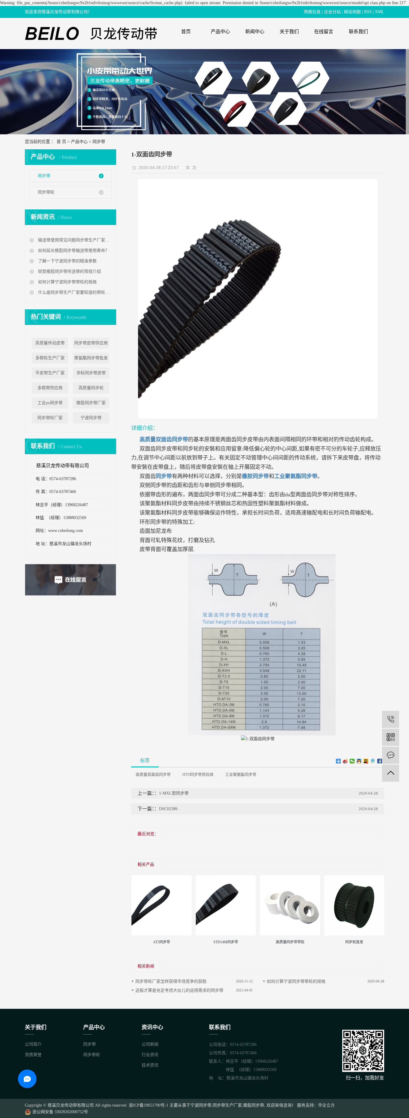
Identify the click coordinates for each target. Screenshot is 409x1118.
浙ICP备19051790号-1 (148, 1105)
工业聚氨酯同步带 (240, 774)
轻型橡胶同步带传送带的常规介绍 (69, 271)
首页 (186, 31)
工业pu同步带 (50, 403)
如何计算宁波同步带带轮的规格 (67, 282)
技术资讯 (150, 1065)
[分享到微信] (352, 761)
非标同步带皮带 (91, 373)
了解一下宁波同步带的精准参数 (67, 261)
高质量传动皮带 (50, 343)
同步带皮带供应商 (91, 343)
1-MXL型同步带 (174, 793)
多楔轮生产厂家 (50, 358)
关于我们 (289, 31)
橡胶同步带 (253, 1105)
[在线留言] (390, 755)
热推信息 (312, 12)
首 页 (61, 141)
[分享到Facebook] (379, 761)
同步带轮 (46, 192)
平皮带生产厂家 (50, 373)
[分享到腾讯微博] (372, 761)
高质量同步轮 (91, 388)
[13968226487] (390, 719)
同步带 (99, 141)
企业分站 (332, 12)
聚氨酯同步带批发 (91, 358)
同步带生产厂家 (227, 1105)
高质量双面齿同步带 (153, 774)
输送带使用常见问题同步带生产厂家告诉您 (74, 240)
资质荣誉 (33, 1054)
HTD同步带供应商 (197, 774)
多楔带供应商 (50, 388)
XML (379, 12)
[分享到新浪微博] (345, 761)
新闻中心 (254, 31)
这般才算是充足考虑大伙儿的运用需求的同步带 (179, 990)
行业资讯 (150, 1054)
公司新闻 (150, 1044)
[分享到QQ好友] (359, 761)
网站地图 (352, 12)
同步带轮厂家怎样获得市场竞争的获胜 (171, 981)
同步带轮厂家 (50, 418)
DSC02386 (168, 809)
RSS (368, 12)
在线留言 (323, 31)
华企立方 (326, 1105)
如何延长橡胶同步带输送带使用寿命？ (73, 250)
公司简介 (33, 1044)
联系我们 (358, 31)
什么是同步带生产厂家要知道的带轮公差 (74, 292)
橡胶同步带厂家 (91, 403)
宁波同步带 (91, 418)
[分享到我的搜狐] (366, 761)
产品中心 (220, 31)
